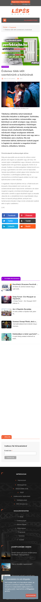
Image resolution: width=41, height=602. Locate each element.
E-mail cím (8, 450)
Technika (21, 536)
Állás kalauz (21, 528)
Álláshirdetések (30, 20)
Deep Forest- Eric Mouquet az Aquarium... (24, 298)
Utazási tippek (21, 524)
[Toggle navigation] (4, 20)
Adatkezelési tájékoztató (21, 496)
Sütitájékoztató (22, 500)
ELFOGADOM (31, 595)
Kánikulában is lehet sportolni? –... (26, 334)
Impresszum (22, 480)
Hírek (21, 517)
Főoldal (5, 27)
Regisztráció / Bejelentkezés (20, 2)
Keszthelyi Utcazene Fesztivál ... (25, 284)
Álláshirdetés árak (22, 489)
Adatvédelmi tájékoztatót (21, 587)
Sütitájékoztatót (10, 589)
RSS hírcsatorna (21, 504)
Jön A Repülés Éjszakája (22, 309)
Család (21, 540)
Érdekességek (21, 521)
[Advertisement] (20, 249)
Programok (12, 27)
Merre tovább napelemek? (22, 564)
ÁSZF (22, 492)
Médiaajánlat (21, 485)
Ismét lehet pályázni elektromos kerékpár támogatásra (24, 554)
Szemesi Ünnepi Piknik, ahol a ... (25, 322)
